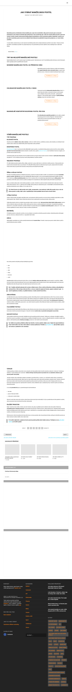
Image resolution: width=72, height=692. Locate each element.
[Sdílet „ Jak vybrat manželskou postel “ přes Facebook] (28, 428)
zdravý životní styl (54, 685)
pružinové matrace (43, 150)
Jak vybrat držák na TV (58, 456)
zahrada (63, 681)
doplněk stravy (60, 627)
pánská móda (52, 663)
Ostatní (27, 612)
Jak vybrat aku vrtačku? (26, 456)
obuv (62, 653)
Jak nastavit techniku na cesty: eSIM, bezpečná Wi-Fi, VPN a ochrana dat (57, 610)
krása (50, 644)
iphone (56, 630)
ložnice (56, 644)
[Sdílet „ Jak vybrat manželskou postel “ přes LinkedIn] (36, 428)
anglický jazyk (53, 621)
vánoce (64, 678)
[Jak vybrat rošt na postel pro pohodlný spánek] (12, 449)
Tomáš (30, 15)
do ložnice (51, 627)
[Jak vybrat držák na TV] (60, 449)
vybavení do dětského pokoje (56, 672)
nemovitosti (60, 650)
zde (20, 605)
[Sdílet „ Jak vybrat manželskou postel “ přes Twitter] (31, 428)
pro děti (64, 660)
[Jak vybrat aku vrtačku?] (28, 449)
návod (50, 653)
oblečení (56, 653)
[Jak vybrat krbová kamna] (44, 449)
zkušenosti (64, 685)
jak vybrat (63, 630)
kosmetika (61, 641)
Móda (27, 608)
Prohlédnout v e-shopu (51, 75)
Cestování (28, 590)
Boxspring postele (11, 149)
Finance (28, 601)
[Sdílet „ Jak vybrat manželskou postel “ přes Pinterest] (33, 428)
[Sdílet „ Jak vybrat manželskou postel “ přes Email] (39, 428)
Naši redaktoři (7, 614)
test (50, 669)
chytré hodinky (53, 624)
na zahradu (52, 650)
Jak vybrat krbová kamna (43, 456)
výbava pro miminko (54, 681)
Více (16, 51)
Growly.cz (6, 603)
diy (60, 624)
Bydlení (40, 15)
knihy (55, 641)
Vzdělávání (28, 623)
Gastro (27, 605)
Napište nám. (17, 588)
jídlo (50, 641)
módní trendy (63, 647)
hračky (51, 630)
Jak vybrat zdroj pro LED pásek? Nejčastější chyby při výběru (56, 587)
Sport (27, 620)
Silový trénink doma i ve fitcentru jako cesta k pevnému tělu (57, 604)
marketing (63, 644)
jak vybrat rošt (49, 324)
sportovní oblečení (60, 666)
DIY (26, 593)
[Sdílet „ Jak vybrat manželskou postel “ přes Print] (42, 428)
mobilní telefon (53, 647)
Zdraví (27, 627)
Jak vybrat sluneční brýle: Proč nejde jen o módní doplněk (57, 598)
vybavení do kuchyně (54, 675)
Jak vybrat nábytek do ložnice (57, 638)
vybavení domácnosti (54, 678)
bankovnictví (62, 621)
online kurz (52, 656)
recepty (51, 666)
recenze (60, 663)
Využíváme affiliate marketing (11, 624)
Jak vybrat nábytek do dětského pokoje (57, 634)
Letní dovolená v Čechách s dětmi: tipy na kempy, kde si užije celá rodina (57, 593)
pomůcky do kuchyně (54, 660)
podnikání (59, 656)
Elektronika (29, 597)
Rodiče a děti (29, 616)
